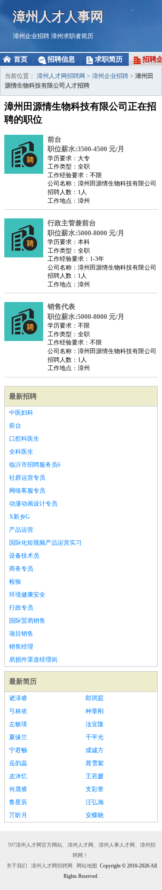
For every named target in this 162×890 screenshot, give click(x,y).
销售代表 (61, 306)
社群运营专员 (27, 477)
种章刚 (95, 711)
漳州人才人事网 (58, 16)
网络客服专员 (27, 490)
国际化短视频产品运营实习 (45, 542)
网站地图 (86, 866)
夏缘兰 (18, 737)
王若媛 (95, 776)
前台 (54, 139)
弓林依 (18, 711)
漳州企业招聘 (31, 36)
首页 (21, 59)
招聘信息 (61, 59)
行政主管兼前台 (72, 223)
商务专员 (21, 568)
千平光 (95, 737)
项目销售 (21, 633)
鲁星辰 (18, 802)
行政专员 (21, 607)
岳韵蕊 (18, 763)
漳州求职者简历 (72, 36)
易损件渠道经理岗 (33, 659)
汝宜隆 (95, 724)
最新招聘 (23, 396)
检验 (15, 581)
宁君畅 (18, 750)
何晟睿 (18, 789)
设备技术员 (24, 555)
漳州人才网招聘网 (61, 76)
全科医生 (21, 451)
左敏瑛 (18, 724)
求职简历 (109, 59)
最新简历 (23, 681)
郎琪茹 (95, 698)
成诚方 (95, 750)
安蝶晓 (95, 815)
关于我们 (16, 866)
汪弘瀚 (95, 802)
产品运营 (21, 529)
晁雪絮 (95, 763)
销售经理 (21, 646)
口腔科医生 (24, 438)
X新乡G (19, 516)
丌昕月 (18, 815)
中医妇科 (21, 412)
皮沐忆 (18, 776)
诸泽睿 (18, 698)
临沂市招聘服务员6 (34, 464)
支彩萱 (95, 789)
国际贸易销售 (27, 620)
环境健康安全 (27, 594)
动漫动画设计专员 (33, 503)
